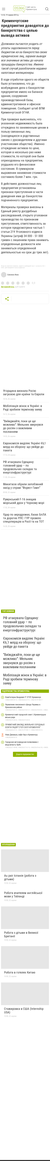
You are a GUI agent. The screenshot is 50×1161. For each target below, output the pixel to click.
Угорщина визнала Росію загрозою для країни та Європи (23, 392)
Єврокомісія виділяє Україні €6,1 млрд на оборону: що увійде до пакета (24, 447)
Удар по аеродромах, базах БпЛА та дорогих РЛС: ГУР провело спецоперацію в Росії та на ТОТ (24, 518)
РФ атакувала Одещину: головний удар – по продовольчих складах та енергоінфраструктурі (20, 467)
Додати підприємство (25, 754)
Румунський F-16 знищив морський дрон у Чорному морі (23, 501)
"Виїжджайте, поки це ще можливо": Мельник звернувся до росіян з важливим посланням (23, 426)
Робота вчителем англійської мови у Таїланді (23, 894)
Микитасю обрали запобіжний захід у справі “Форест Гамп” (23, 486)
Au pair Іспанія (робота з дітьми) (20, 877)
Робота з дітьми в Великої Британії (21, 934)
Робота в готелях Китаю (19, 972)
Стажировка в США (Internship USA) (23, 1010)
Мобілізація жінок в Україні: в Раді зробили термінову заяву (22, 407)
